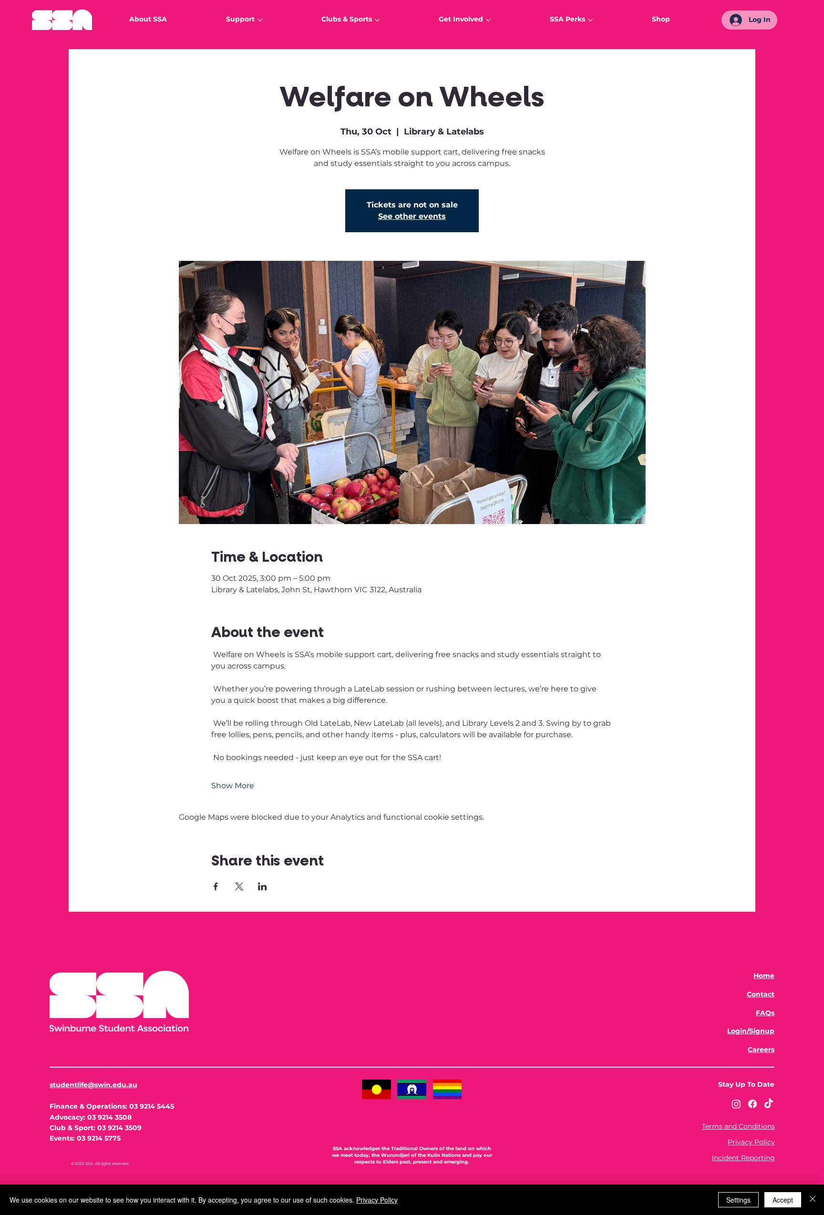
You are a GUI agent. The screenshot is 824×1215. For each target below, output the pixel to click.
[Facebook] (752, 1104)
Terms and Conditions (738, 1126)
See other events (412, 216)
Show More (232, 785)
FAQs (765, 1013)
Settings (738, 1200)
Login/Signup (750, 1031)
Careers (761, 1049)
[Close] (812, 1199)
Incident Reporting (743, 1157)
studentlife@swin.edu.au (93, 1085)
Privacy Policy (751, 1142)
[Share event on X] (239, 886)
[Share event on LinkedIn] (262, 886)
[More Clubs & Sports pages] (377, 20)
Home (763, 975)
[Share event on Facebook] (215, 886)
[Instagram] (736, 1104)
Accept (782, 1200)
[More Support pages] (260, 20)
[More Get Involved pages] (488, 20)
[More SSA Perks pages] (590, 20)
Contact (760, 994)
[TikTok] (768, 1104)
